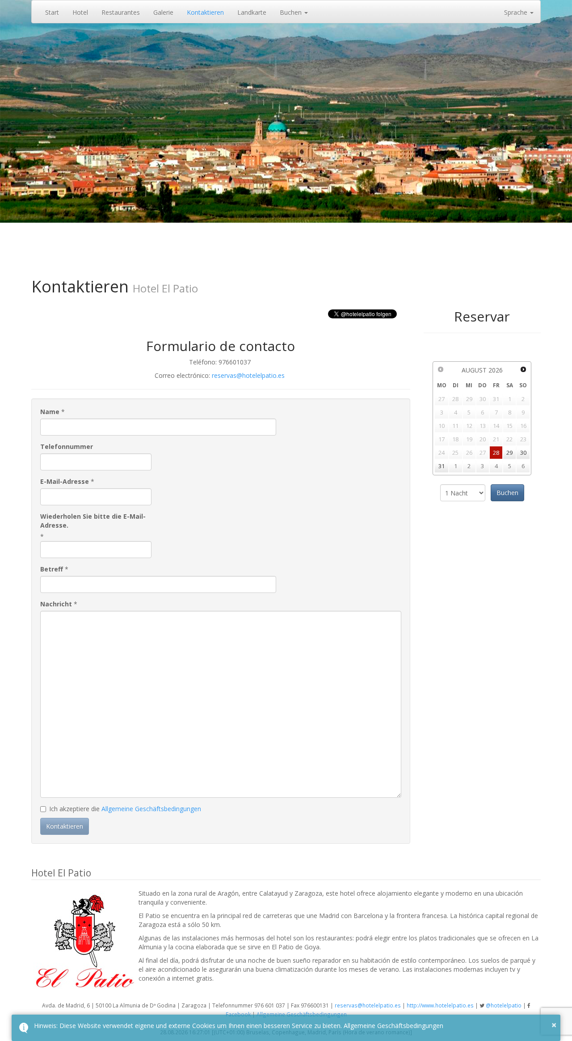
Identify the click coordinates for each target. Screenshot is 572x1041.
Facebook (238, 1014)
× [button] (553, 1025)
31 (441, 466)
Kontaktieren (205, 12)
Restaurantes (120, 12)
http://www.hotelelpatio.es (440, 1005)
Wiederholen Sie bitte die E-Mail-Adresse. (93, 520)
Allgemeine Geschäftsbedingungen (151, 808)
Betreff (51, 569)
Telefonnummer (66, 446)
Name (49, 411)
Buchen (291, 12)
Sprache (516, 12)
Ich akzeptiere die (125, 808)
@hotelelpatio (504, 1005)
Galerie (163, 12)
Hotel (80, 12)
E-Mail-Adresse (64, 481)
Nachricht (56, 604)
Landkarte (251, 12)
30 (523, 453)
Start (52, 12)
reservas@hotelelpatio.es (248, 375)
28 (496, 453)
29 (509, 453)
